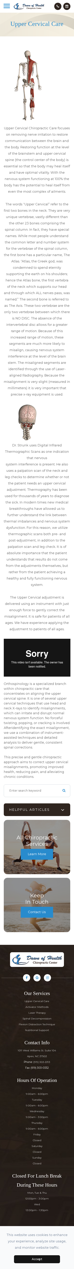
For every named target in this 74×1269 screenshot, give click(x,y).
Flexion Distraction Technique (37, 1024)
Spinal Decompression (37, 1018)
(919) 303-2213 (41, 1062)
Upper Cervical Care (37, 1001)
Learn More (37, 854)
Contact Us (37, 912)
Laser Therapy (37, 1012)
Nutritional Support (37, 1030)
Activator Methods (37, 1006)
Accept (37, 1259)
